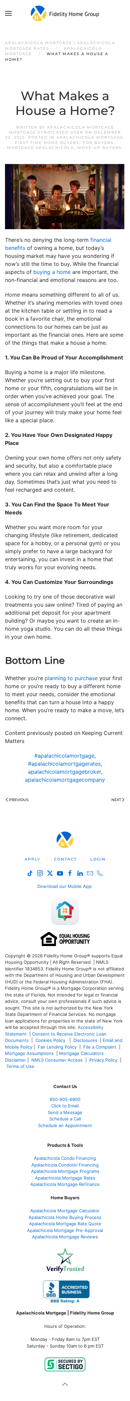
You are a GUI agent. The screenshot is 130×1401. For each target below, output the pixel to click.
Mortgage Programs (65, 1171)
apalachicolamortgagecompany (65, 779)
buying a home (52, 272)
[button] (8, 13)
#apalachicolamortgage (64, 755)
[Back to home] (65, 13)
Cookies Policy (51, 1040)
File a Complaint (100, 1047)
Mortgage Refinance (65, 1184)
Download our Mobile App (64, 886)
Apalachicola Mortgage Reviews (65, 1236)
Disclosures (85, 1040)
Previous (19, 799)
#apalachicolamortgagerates (64, 763)
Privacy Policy (103, 1060)
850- (65, 1099)
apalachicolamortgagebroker (64, 771)
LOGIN (98, 859)
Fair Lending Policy (57, 1047)
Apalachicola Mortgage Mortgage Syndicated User (61, 130)
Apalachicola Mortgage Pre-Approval (65, 1230)
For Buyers (98, 142)
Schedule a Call (65, 1118)
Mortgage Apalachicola (40, 147)
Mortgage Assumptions (29, 1053)
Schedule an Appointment (65, 1125)
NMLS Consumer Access (57, 1060)
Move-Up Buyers (99, 147)
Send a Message (65, 1112)
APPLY (32, 859)
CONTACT (65, 859)
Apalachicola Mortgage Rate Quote (65, 1223)
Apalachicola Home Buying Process (65, 1217)
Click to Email (65, 1105)
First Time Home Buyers (47, 142)
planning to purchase (71, 678)
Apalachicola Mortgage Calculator (65, 1210)
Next (116, 799)
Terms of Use (21, 1066)
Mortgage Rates (65, 1178)
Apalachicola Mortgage (89, 137)
